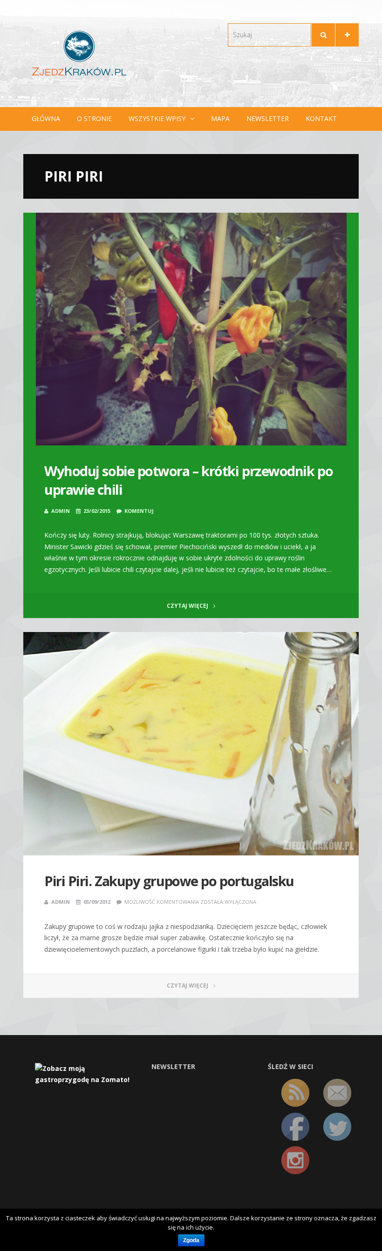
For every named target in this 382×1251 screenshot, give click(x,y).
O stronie (94, 118)
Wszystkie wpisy (157, 118)
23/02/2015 (96, 510)
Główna (46, 118)
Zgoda (191, 1240)
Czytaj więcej (188, 606)
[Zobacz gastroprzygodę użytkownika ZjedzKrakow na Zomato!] (86, 1073)
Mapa (220, 118)
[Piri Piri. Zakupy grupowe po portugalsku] (191, 743)
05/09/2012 (96, 901)
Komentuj (139, 510)
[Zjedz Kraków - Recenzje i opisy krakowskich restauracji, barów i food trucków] (79, 52)
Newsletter (267, 118)
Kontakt (321, 118)
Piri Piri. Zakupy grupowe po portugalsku (169, 881)
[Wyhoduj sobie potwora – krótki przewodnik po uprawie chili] (191, 329)
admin (60, 510)
